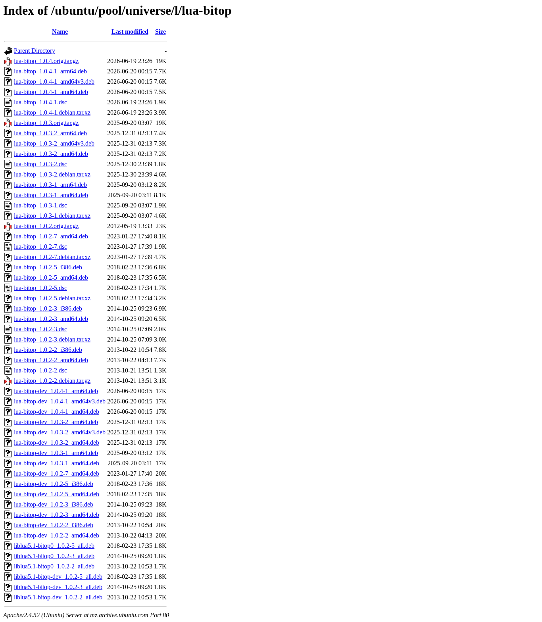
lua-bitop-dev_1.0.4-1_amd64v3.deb (60, 401)
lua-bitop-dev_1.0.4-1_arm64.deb (56, 391)
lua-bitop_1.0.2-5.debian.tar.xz (52, 298)
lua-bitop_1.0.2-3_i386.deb (48, 308)
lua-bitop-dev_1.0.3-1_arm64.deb (56, 452)
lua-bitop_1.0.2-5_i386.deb (48, 267)
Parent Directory (34, 50)
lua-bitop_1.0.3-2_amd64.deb (51, 153)
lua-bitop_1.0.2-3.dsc (40, 329)
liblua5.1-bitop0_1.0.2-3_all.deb (54, 556)
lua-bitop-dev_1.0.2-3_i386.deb (53, 504)
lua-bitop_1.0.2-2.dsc (40, 370)
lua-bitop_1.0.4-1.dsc (40, 102)
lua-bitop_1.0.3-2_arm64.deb (50, 133)
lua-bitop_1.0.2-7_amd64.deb (51, 236)
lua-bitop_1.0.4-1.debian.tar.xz (52, 112)
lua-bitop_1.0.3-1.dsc (40, 205)
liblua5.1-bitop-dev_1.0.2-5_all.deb (58, 576)
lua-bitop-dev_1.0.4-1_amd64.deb (56, 411)
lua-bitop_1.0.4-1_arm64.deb (50, 71)
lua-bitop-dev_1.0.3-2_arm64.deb (56, 422)
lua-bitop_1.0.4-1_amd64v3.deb (54, 81)
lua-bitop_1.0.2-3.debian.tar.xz (52, 339)
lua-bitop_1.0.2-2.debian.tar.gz (52, 380)
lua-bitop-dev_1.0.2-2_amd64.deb (56, 535)
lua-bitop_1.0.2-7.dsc (40, 246)
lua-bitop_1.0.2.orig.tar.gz (46, 226)
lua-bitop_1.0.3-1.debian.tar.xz (52, 215)
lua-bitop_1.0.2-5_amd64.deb (51, 277)
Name (60, 31)
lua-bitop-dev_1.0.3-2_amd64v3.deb (60, 432)
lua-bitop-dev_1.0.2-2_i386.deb (53, 525)
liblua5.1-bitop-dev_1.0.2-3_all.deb (58, 587)
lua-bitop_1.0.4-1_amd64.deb (51, 91)
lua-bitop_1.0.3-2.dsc (40, 164)
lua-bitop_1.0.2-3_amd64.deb (51, 318)
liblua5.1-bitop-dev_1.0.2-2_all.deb (58, 597)
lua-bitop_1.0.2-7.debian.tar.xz (52, 256)
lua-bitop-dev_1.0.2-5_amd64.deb (56, 494)
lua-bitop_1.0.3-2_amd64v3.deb (54, 143)
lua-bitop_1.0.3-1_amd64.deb (51, 195)
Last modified (129, 31)
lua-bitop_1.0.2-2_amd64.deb (51, 360)
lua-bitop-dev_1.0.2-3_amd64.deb (56, 514)
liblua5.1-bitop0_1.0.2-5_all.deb (54, 545)
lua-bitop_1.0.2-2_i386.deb (48, 349)
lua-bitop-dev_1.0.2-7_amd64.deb (56, 473)
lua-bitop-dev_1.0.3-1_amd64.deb (56, 463)
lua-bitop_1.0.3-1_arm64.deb (50, 184)
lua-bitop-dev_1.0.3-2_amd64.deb (56, 442)
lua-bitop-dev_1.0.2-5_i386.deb (53, 483)
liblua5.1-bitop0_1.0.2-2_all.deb (54, 566)
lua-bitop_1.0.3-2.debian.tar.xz (52, 174)
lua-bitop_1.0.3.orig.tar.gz (46, 122)
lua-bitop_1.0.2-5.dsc (40, 287)
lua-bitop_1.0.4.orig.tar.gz (46, 61)
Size (160, 31)
